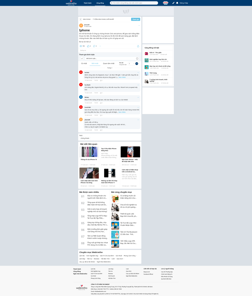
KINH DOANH (87, 19)
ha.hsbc (87, 72)
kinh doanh (111, 276)
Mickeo (87, 97)
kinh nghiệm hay (92, 256)
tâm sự (89, 259)
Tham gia (135, 19)
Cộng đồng (100, 3)
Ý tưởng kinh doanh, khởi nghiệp (103, 19)
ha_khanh (87, 85)
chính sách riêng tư (166, 274)
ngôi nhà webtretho (104, 262)
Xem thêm (122, 77)
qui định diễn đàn (166, 279)
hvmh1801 (88, 107)
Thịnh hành (87, 3)
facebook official (148, 274)
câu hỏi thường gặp (167, 272)
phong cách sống (129, 256)
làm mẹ (82, 256)
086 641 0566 (118, 289)
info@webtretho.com (100, 291)
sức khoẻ (119, 256)
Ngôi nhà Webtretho (80, 274)
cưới (113, 259)
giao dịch (120, 259)
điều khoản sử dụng (166, 276)
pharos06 (86, 25)
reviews (96, 259)
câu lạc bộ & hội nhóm (87, 262)
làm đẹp (82, 259)
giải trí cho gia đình (107, 256)
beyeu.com (147, 272)
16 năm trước (88, 80)
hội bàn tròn (105, 259)
